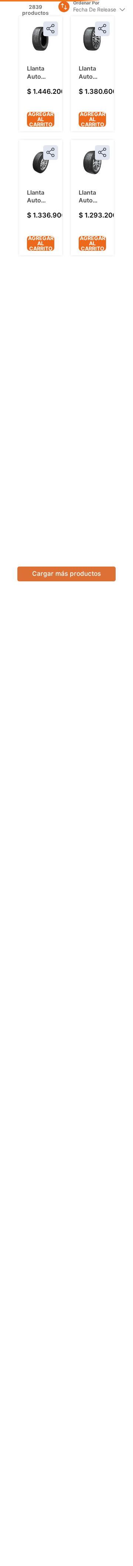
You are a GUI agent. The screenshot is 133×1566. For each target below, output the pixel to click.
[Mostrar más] (66, 526)
